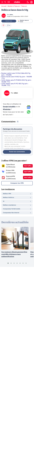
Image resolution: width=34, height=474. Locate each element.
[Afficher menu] (2, 2)
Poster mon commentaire (17, 151)
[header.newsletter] (9, 2)
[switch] (28, 2)
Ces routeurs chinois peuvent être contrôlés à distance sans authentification (14, 254)
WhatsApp (6, 109)
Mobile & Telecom (14, 6)
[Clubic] (17, 2)
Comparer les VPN (17, 183)
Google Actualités (9, 106)
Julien (11, 14)
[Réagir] (3, 25)
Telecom (24, 6)
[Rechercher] (5, 2)
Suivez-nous (9, 21)
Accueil (3, 6)
